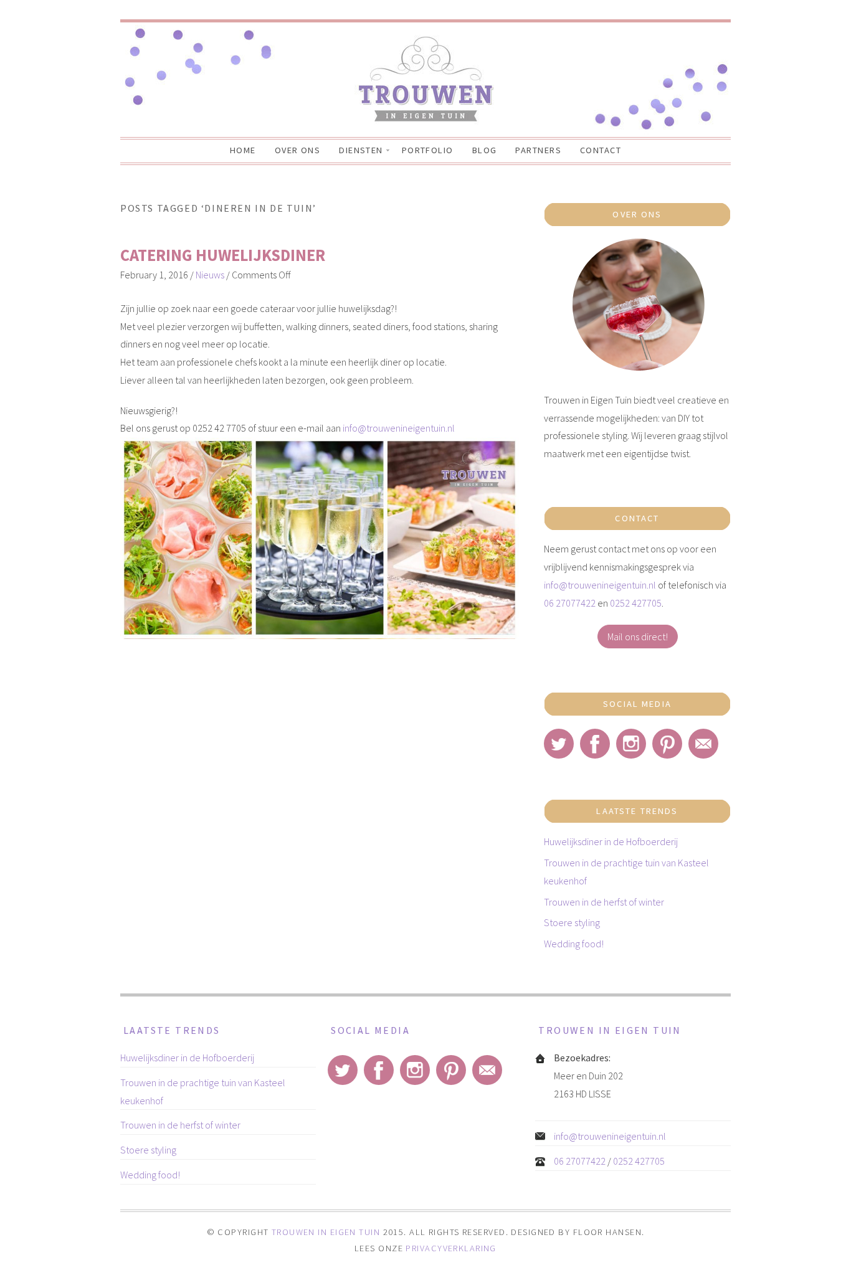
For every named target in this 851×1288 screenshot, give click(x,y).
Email (703, 744)
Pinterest (667, 744)
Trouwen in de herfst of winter (604, 902)
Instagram (631, 744)
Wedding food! (574, 943)
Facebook (595, 744)
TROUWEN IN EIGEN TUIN (326, 1232)
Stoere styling (572, 922)
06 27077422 (570, 603)
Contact (600, 150)
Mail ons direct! (637, 636)
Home (243, 150)
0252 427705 (636, 603)
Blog (484, 150)
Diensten (361, 150)
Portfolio (428, 150)
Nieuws (210, 274)
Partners (538, 150)
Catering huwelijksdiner (222, 255)
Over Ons (298, 150)
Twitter (559, 744)
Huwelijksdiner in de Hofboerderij (611, 841)
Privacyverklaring (451, 1248)
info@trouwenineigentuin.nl (399, 428)
